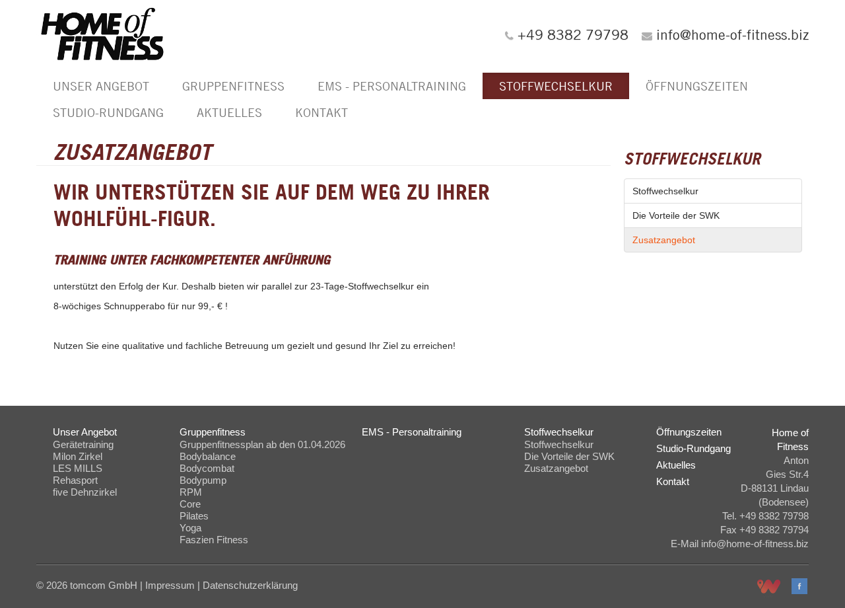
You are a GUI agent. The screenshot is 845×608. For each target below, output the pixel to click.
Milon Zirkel (77, 456)
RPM (191, 492)
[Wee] (768, 588)
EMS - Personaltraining (392, 86)
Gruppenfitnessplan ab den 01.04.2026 (262, 444)
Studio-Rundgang (108, 112)
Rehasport (75, 480)
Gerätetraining (83, 444)
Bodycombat (207, 468)
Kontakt (321, 112)
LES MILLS (77, 468)
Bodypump (203, 480)
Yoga (190, 527)
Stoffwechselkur (556, 86)
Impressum (170, 585)
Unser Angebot (101, 86)
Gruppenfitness (233, 86)
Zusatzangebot (663, 240)
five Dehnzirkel (85, 492)
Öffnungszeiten (697, 86)
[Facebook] (799, 586)
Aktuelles (229, 112)
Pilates (194, 515)
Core (190, 504)
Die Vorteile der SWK (676, 215)
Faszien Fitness (214, 539)
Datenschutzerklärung (250, 585)
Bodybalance (208, 456)
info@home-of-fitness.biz (732, 34)
